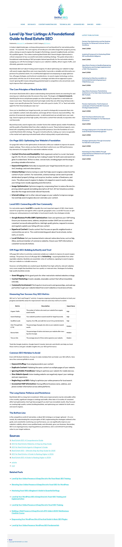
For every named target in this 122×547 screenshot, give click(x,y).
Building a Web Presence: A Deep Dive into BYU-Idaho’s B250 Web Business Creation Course (40, 512)
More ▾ (98, 24)
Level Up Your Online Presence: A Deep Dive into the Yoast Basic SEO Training (41, 478)
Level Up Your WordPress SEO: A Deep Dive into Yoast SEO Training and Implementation (39, 498)
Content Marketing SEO (47, 24)
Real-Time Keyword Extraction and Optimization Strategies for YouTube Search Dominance (96, 118)
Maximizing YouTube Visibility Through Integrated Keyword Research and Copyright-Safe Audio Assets (96, 153)
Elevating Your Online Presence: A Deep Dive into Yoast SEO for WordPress (40, 484)
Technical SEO (65, 24)
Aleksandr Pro (21, 43)
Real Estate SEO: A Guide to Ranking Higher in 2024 (31, 457)
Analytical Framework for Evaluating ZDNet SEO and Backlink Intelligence (96, 55)
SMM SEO (90, 24)
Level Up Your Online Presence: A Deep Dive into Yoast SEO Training (37, 505)
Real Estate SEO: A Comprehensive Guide (27, 440)
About (10, 539)
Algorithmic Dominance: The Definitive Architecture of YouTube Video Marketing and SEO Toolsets (96, 93)
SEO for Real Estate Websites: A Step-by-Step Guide (32, 444)
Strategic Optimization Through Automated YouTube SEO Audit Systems (96, 141)
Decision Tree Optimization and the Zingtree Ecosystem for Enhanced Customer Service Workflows (96, 43)
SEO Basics (32, 24)
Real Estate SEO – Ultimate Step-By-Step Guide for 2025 (33, 451)
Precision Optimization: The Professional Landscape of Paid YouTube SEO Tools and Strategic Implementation (95, 106)
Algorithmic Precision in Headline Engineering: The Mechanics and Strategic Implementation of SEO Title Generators (96, 67)
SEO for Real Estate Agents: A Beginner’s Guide (30, 447)
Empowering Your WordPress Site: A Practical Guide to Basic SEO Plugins (39, 519)
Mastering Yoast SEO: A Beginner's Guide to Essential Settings (35, 491)
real (13, 466)
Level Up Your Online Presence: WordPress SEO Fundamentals (35, 525)
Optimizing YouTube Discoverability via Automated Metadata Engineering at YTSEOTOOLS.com (94, 80)
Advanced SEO (78, 24)
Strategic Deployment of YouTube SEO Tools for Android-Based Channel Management (97, 130)
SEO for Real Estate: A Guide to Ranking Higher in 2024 (32, 454)
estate (14, 462)
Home (23, 24)
